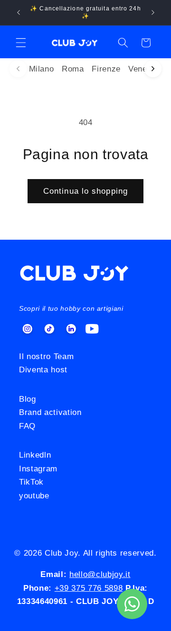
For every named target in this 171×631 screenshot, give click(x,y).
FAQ (27, 426)
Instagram (38, 468)
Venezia (143, 68)
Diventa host (43, 369)
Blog (27, 399)
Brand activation (50, 412)
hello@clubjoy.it (100, 574)
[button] (21, 42)
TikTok (31, 482)
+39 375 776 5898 (89, 588)
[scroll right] (153, 68)
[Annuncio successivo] (152, 12)
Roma (73, 68)
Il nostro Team (46, 356)
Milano (41, 68)
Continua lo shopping (85, 191)
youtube (34, 495)
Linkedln (35, 455)
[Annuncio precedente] (18, 12)
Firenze (106, 68)
